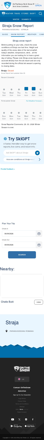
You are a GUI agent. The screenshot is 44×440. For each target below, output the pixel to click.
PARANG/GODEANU (11, 29)
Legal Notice (22, 398)
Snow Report (18, 34)
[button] (40, 13)
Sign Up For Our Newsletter (22, 395)
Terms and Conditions (22, 404)
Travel (17, 13)
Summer (25, 19)
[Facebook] (32, 419)
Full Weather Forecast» (34, 101)
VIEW (39, 302)
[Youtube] (12, 419)
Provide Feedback (7, 169)
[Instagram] (26, 419)
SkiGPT (33, 13)
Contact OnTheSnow (21, 387)
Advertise (22, 391)
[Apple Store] (29, 425)
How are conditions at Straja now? (20, 159)
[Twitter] (19, 419)
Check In (5, 229)
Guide (5, 34)
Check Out (5, 240)
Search (22, 255)
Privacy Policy (22, 401)
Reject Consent (22, 412)
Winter (16, 19)
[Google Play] (16, 425)
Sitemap (22, 407)
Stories (24, 13)
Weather (9, 13)
